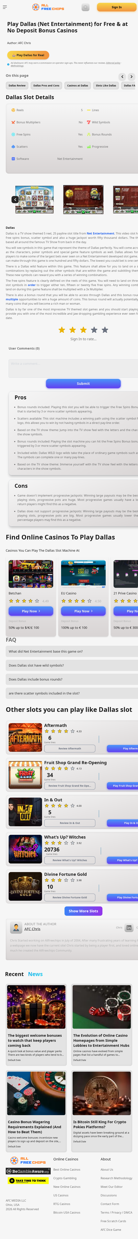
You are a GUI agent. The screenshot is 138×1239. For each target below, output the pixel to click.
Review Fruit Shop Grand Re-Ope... (70, 785)
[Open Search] (85, 7)
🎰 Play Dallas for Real (28, 55)
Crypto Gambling (65, 1178)
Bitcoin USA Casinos (66, 1212)
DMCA (128, 1212)
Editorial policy (113, 62)
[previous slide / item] (15, 199)
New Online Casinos (66, 1187)
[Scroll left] (122, 76)
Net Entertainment (100, 233)
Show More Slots (83, 911)
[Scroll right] (131, 76)
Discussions (109, 1195)
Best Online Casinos (66, 1170)
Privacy (116, 1212)
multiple (12, 299)
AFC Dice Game (111, 1230)
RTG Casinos (61, 1204)
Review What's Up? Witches (70, 860)
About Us (107, 1170)
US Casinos (60, 1195)
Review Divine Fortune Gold (70, 897)
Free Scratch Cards (113, 1221)
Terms (105, 1212)
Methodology (17, 65)
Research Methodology (116, 1178)
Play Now (30, 611)
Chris (119, 927)
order (32, 285)
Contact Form (110, 1204)
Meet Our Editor (112, 1187)
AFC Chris (24, 43)
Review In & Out (70, 823)
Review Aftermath (70, 748)
